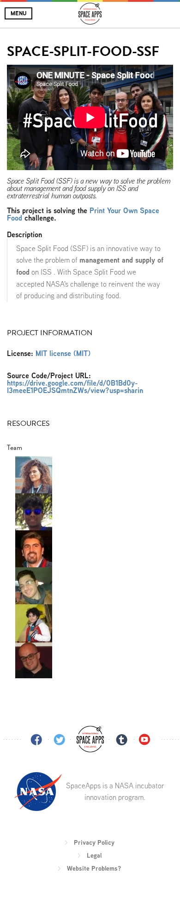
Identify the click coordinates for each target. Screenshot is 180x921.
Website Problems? (94, 868)
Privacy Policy (94, 842)
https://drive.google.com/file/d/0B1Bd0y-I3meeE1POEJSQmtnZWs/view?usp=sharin (75, 387)
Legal (94, 855)
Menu (18, 13)
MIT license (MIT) (63, 353)
